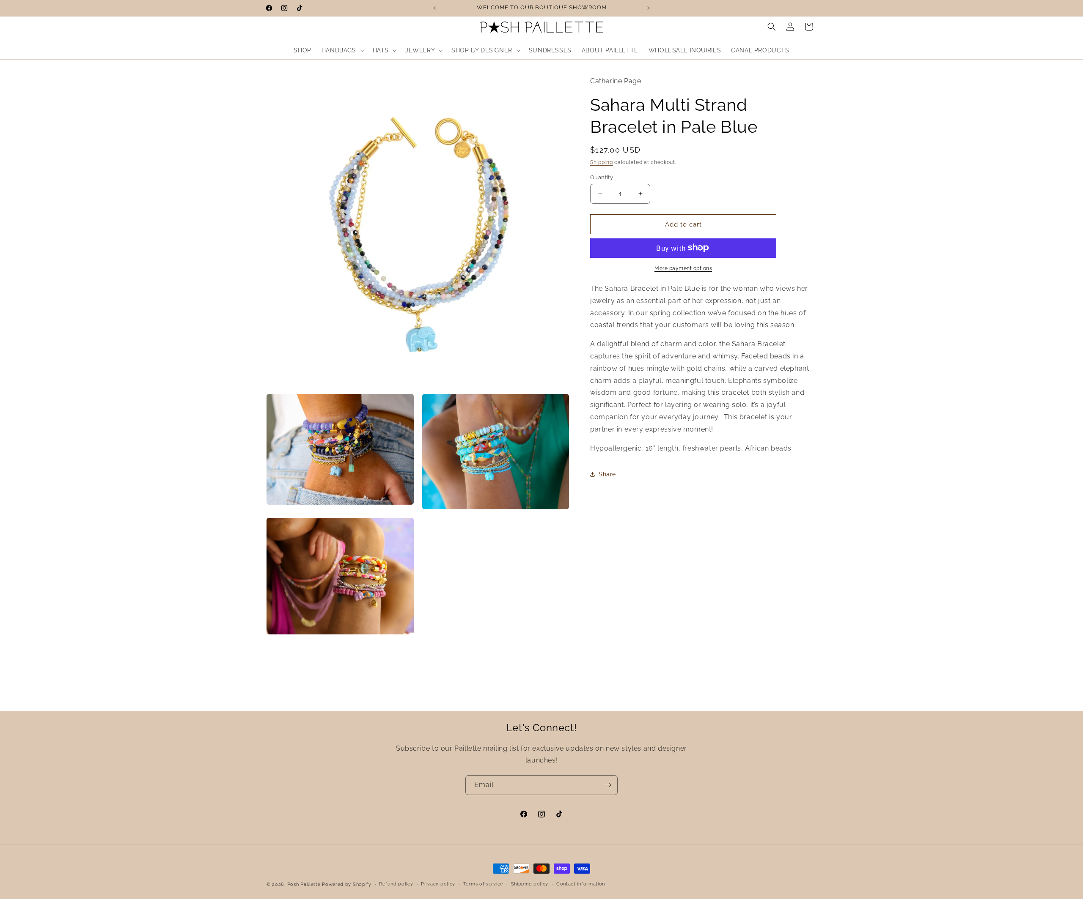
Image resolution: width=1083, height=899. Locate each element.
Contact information (580, 884)
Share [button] (607, 473)
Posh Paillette (304, 884)
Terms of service (483, 884)
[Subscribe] (608, 785)
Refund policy (396, 884)
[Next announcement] (648, 8)
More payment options (683, 268)
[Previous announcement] (434, 8)
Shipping (601, 162)
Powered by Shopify (346, 884)
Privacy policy (438, 884)
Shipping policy (530, 884)
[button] (342, 50)
